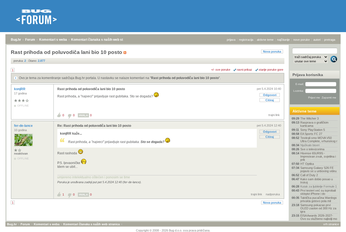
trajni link (274, 115)
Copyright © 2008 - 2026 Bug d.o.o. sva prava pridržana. (173, 230)
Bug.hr (16, 40)
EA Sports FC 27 (311, 133)
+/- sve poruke (220, 69)
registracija (246, 39)
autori (317, 39)
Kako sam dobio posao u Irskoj (316, 181)
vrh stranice (331, 224)
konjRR (20, 89)
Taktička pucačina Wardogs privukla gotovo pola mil (318, 199)
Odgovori (270, 95)
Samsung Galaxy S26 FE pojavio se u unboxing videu (318, 169)
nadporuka (273, 194)
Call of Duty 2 (309, 175)
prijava (231, 39)
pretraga (329, 39)
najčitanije (283, 39)
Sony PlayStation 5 (312, 129)
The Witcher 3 (309, 118)
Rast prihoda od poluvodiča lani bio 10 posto (185, 78)
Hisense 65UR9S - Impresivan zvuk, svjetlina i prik (318, 156)
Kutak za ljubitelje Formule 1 (318, 186)
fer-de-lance (24, 126)
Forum (30, 40)
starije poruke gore (271, 69)
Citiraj (269, 100)
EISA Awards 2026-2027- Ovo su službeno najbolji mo (318, 217)
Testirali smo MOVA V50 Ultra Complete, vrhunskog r (318, 139)
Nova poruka (272, 51)
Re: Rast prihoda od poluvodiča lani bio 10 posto (94, 126)
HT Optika (307, 163)
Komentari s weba (53, 40)
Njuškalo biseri (310, 145)
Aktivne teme (304, 111)
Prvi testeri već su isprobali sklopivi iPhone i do (318, 192)
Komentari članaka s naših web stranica (102, 40)
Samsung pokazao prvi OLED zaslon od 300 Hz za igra (318, 208)
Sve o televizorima (312, 149)
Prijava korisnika (307, 75)
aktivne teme (265, 39)
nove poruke (301, 39)
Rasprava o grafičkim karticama (314, 124)
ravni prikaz (244, 69)
